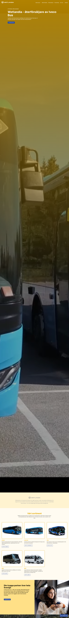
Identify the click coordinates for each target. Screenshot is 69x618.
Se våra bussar (11, 22)
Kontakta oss (7, 599)
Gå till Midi (5, 573)
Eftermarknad (50, 2)
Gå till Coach (5, 546)
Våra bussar (37, 2)
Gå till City (50, 545)
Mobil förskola (44, 2)
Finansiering (56, 2)
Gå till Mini (27, 574)
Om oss (61, 2)
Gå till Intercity (28, 545)
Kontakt (66, 2)
